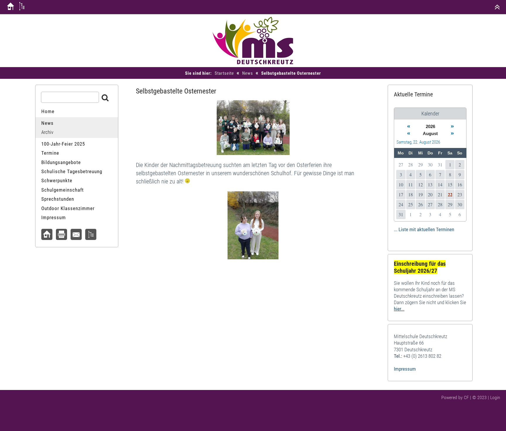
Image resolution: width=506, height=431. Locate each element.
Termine (50, 153)
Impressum (53, 217)
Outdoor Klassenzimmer (68, 208)
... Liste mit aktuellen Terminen (424, 229)
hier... (399, 309)
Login (495, 397)
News (247, 73)
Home (47, 111)
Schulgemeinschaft (62, 190)
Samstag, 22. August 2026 (418, 142)
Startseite (224, 73)
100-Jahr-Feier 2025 (63, 144)
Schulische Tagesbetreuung (71, 171)
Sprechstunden (57, 199)
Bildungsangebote (61, 162)
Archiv (47, 132)
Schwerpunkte (56, 180)
